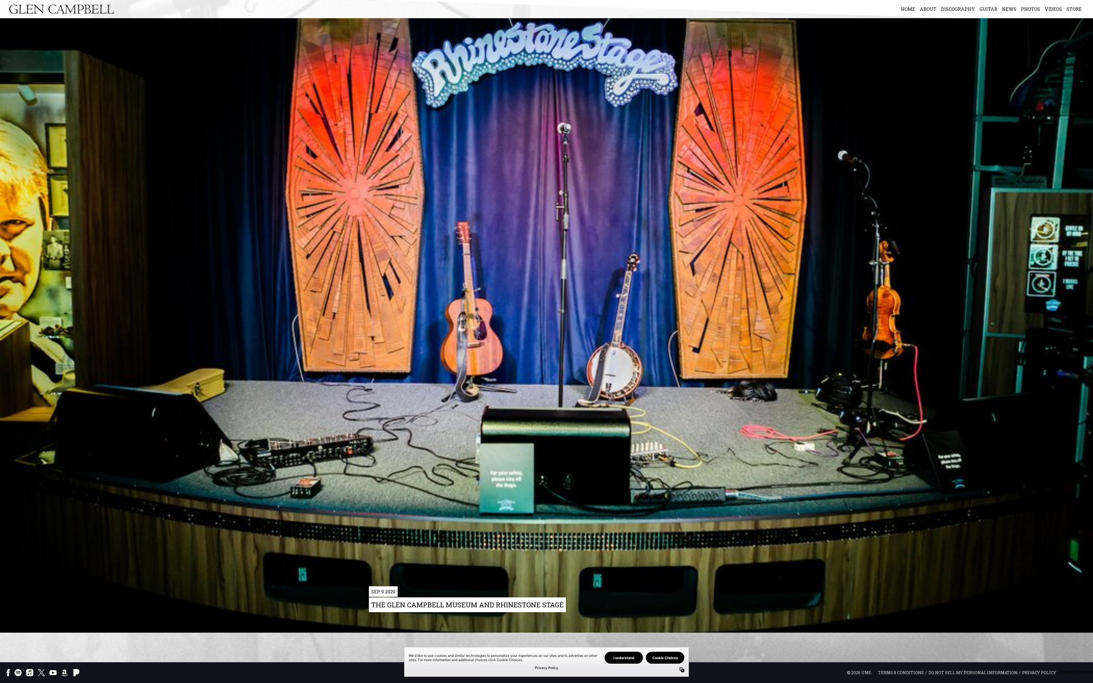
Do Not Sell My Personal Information (973, 672)
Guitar (988, 9)
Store (1074, 9)
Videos (1053, 9)
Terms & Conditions (901, 672)
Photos (1030, 9)
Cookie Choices (1077, 672)
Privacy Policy (1039, 672)
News (1009, 9)
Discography (958, 9)
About (928, 9)
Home (908, 9)
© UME (859, 672)
